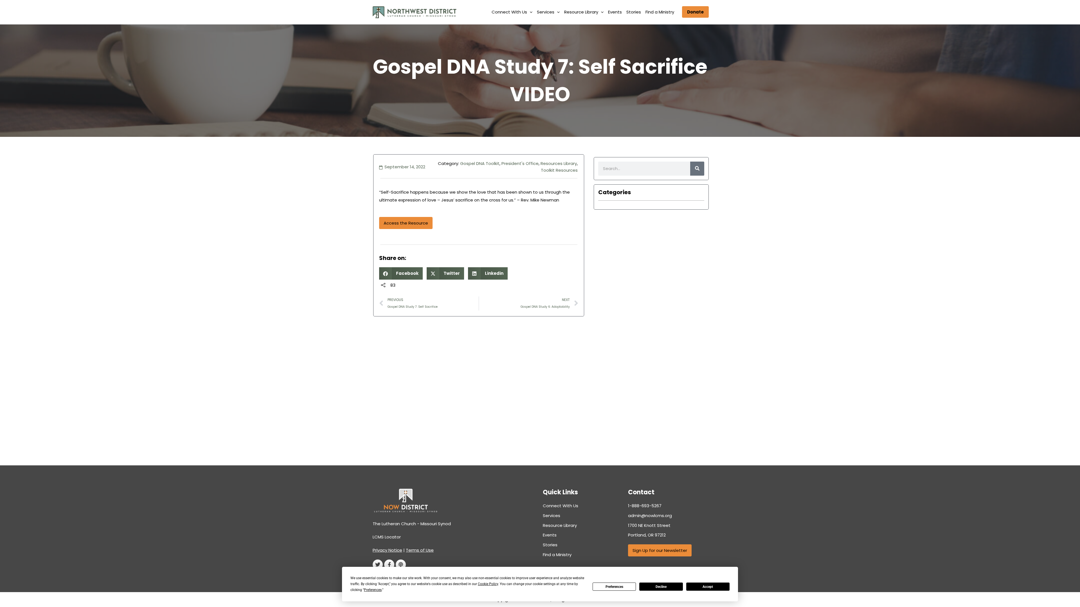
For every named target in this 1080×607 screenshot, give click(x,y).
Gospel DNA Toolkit (480, 163)
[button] (529, 12)
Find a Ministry (659, 12)
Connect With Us (509, 12)
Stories (633, 12)
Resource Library (581, 12)
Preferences (614, 587)
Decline (661, 587)
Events (615, 12)
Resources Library (559, 163)
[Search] (697, 169)
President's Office (520, 163)
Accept (708, 587)
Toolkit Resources (559, 170)
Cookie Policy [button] (488, 584)
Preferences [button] (373, 590)
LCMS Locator (387, 537)
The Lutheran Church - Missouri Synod (412, 524)
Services (545, 12)
